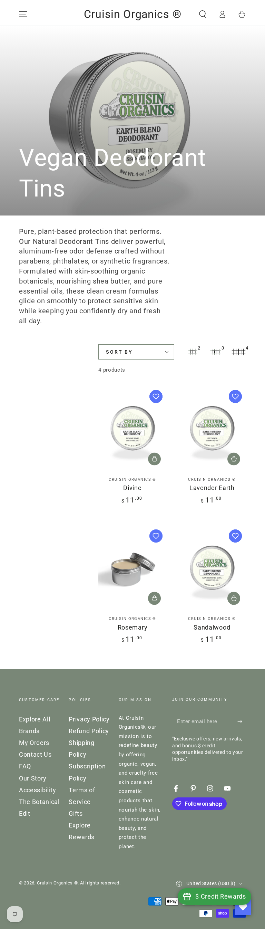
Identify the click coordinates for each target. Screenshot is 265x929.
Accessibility (37, 790)
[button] (202, 14)
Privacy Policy (89, 719)
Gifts (75, 813)
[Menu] (23, 14)
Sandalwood (212, 627)
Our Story (33, 778)
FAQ (25, 766)
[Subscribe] (241, 721)
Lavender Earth (212, 487)
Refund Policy (89, 731)
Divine (132, 487)
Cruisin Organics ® (57, 882)
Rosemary (133, 627)
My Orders (34, 742)
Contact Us (35, 754)
